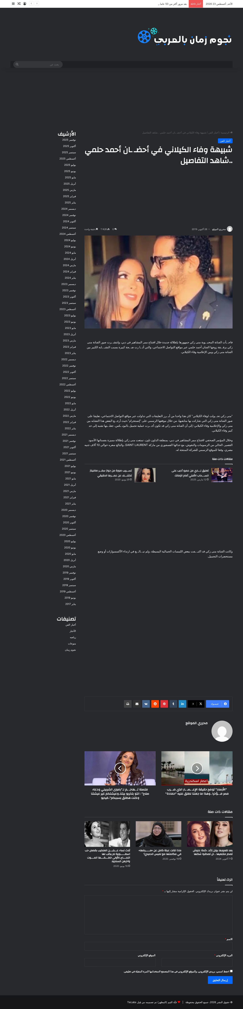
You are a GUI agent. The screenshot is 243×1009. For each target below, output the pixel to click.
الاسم (229, 939)
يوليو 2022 (70, 390)
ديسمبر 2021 (69, 434)
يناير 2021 (70, 503)
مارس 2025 (69, 189)
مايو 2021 (70, 478)
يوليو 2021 (70, 465)
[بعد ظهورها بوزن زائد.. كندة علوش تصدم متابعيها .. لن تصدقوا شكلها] (210, 834)
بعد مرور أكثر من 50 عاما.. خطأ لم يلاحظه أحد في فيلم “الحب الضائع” (150, 3)
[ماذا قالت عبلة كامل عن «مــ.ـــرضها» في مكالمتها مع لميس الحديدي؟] (158, 834)
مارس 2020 (69, 566)
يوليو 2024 (70, 240)
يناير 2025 (70, 202)
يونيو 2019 (70, 597)
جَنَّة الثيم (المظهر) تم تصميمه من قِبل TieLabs (152, 1002)
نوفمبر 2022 (69, 365)
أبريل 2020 (70, 560)
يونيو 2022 (70, 396)
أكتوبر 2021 (69, 447)
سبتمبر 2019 (69, 585)
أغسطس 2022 (67, 384)
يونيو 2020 (70, 547)
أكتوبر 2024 (69, 221)
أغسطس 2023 (67, 309)
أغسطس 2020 (67, 534)
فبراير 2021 (69, 497)
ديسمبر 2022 (68, 359)
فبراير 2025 (69, 196)
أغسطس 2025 (67, 158)
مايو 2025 (70, 177)
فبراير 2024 (69, 271)
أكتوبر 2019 (69, 578)
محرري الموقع (219, 229)
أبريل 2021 (70, 484)
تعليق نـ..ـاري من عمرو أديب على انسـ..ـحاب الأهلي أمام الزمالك (190, 473)
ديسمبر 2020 (68, 509)
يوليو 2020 (70, 541)
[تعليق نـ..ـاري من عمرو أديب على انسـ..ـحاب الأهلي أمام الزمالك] (221, 475)
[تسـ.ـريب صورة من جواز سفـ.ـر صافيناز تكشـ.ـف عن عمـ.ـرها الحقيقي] (145, 475)
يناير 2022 (70, 428)
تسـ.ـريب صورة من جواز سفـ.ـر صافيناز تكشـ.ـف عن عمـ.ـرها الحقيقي (111, 473)
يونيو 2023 (70, 321)
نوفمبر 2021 (69, 440)
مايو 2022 (70, 403)
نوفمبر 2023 (69, 290)
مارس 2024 (69, 265)
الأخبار (73, 630)
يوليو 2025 (70, 164)
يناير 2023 (70, 353)
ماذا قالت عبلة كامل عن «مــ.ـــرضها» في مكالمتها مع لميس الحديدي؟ (160, 852)
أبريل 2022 (70, 409)
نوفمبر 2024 (69, 215)
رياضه (73, 637)
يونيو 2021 (70, 472)
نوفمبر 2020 (69, 516)
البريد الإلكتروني (223, 955)
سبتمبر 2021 (69, 453)
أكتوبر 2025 (69, 146)
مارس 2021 (69, 491)
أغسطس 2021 (68, 459)
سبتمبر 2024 (69, 227)
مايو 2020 (70, 553)
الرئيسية (225, 132)
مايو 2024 (70, 252)
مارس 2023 (69, 340)
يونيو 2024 (70, 246)
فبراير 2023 (69, 346)
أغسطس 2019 (68, 591)
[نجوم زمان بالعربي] (185, 34)
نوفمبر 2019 (69, 572)
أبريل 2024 (70, 258)
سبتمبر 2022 (69, 378)
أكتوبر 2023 (69, 296)
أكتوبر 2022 (69, 371)
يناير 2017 (70, 603)
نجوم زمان (70, 649)
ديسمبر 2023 (68, 284)
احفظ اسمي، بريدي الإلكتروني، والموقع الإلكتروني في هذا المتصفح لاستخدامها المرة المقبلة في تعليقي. (176, 971)
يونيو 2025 (70, 171)
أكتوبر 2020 (69, 522)
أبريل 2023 (70, 334)
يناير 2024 (70, 277)
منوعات (72, 643)
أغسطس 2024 (67, 233)
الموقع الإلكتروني (146, 955)
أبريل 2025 (70, 183)
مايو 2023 (70, 327)
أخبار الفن (213, 132)
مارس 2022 (69, 415)
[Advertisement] (121, 98)
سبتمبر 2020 (69, 528)
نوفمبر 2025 (69, 139)
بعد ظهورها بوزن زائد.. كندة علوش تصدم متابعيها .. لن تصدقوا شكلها (213, 852)
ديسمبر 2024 (68, 208)
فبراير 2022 (69, 422)
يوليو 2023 (70, 315)
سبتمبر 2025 (69, 152)
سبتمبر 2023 (69, 302)
